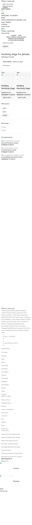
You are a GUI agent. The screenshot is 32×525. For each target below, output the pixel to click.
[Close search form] (2, 2)
